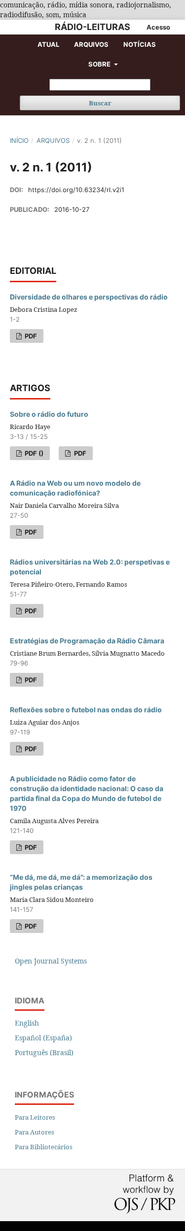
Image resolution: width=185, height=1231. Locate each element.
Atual (48, 44)
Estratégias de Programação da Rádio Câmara (87, 640)
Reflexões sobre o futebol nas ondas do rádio (86, 709)
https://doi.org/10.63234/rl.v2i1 (76, 190)
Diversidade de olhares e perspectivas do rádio (89, 297)
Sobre (100, 64)
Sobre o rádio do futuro (49, 414)
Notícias (139, 44)
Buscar (100, 103)
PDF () (33, 453)
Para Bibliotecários (44, 1146)
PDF (30, 336)
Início (19, 140)
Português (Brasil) (44, 1052)
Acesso (158, 27)
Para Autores (34, 1132)
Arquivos (91, 44)
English (27, 1023)
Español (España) (43, 1037)
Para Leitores (35, 1117)
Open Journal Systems (51, 960)
